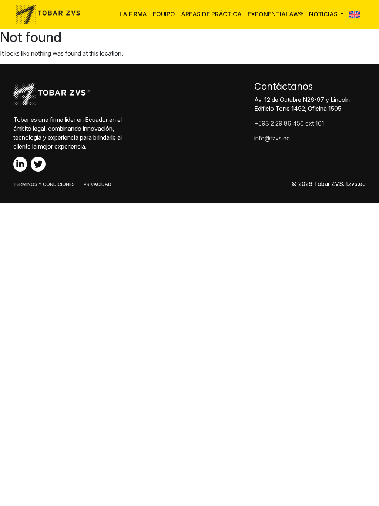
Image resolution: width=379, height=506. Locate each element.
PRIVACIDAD (97, 184)
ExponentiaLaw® (275, 14)
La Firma (133, 14)
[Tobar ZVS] (50, 14)
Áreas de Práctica (211, 14)
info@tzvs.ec (272, 138)
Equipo (164, 14)
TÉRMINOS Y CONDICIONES (44, 184)
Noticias (324, 14)
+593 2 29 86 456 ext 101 (289, 123)
